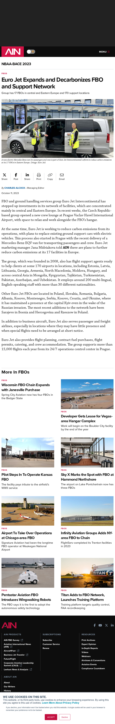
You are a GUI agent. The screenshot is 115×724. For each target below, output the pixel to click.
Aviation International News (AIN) (17, 645)
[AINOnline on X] (106, 626)
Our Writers (9, 686)
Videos (85, 652)
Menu (103, 51)
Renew (46, 648)
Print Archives (88, 640)
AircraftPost (10, 651)
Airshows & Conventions (93, 660)
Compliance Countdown (93, 668)
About (7, 682)
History (7, 690)
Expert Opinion (89, 644)
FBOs (4, 73)
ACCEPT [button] (51, 717)
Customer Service (51, 644)
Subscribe (47, 640)
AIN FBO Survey (11, 640)
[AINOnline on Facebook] (95, 626)
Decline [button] (65, 717)
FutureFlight (10, 659)
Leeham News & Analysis (16, 669)
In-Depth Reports (90, 648)
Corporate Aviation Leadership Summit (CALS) (19, 664)
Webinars (86, 656)
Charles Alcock (14, 188)
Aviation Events (89, 664)
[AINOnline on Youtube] (100, 626)
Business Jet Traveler (14, 655)
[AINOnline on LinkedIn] (112, 626)
